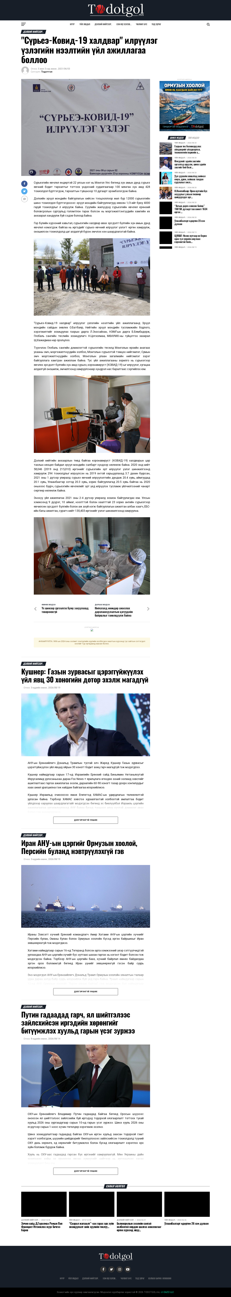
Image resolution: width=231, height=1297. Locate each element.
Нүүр (72, 24)
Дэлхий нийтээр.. (103, 24)
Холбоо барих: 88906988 (159, 1278)
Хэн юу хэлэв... (124, 24)
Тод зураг (156, 24)
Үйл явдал (85, 24)
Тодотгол (46, 71)
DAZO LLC (168, 1292)
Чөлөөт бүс (141, 24)
